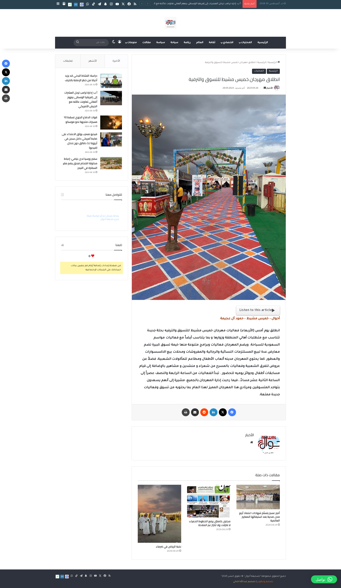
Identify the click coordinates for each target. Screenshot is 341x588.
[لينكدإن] (213, 412)
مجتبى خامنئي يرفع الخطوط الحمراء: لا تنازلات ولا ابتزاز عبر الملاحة (209, 523)
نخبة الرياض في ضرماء (168, 546)
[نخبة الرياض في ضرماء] (159, 514)
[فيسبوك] (232, 412)
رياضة (187, 42)
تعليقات (68, 61)
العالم (199, 42)
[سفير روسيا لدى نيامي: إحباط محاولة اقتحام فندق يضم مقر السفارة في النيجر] (111, 163)
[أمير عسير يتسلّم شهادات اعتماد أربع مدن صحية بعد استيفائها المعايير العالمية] (258, 497)
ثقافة (212, 42)
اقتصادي (228, 42)
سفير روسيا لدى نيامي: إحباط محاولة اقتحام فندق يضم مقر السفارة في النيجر (80, 163)
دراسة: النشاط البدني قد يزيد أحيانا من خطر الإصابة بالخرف (81, 78)
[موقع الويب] (251, 442)
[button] (324, 579)
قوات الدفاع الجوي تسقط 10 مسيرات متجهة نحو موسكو (210, 4)
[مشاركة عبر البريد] (195, 412)
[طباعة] (186, 412)
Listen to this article (255, 310)
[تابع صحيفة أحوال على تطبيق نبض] (76, 4)
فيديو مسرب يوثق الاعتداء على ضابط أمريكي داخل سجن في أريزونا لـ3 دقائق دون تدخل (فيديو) (79, 141)
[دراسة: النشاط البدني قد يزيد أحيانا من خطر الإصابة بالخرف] (111, 81)
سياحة (174, 42)
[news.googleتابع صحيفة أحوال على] (82, 4)
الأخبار (270, 88)
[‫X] (223, 412)
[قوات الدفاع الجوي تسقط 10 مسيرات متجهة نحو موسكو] (111, 123)
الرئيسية (263, 42)
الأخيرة (116, 61)
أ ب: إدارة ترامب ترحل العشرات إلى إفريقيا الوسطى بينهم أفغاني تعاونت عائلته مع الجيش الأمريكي (80, 99)
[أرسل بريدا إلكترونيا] (265, 88)
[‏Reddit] (204, 412)
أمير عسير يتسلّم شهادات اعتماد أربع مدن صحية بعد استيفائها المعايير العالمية (259, 516)
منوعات (132, 42)
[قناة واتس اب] (70, 4)
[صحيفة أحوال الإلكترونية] (170, 23)
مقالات (146, 42)
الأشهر (93, 61)
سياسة (160, 42)
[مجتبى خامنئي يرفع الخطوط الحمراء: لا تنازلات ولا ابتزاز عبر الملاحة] (208, 501)
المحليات (246, 42)
